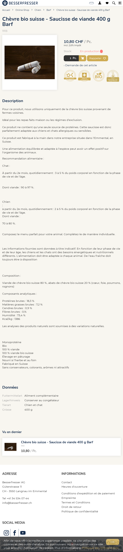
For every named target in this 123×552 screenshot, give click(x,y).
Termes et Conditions (76, 502)
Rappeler (95, 58)
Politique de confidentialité (80, 511)
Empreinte (69, 497)
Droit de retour (71, 506)
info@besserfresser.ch (17, 502)
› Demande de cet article (80, 65)
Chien (38, 10)
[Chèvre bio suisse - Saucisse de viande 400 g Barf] (10, 447)
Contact (67, 482)
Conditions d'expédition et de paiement (88, 493)
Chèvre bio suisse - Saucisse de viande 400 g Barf (83, 10)
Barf (48, 10)
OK (113, 541)
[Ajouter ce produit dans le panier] (82, 58)
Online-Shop (22, 10)
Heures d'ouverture (74, 486)
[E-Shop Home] (20, 3)
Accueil (6, 10)
